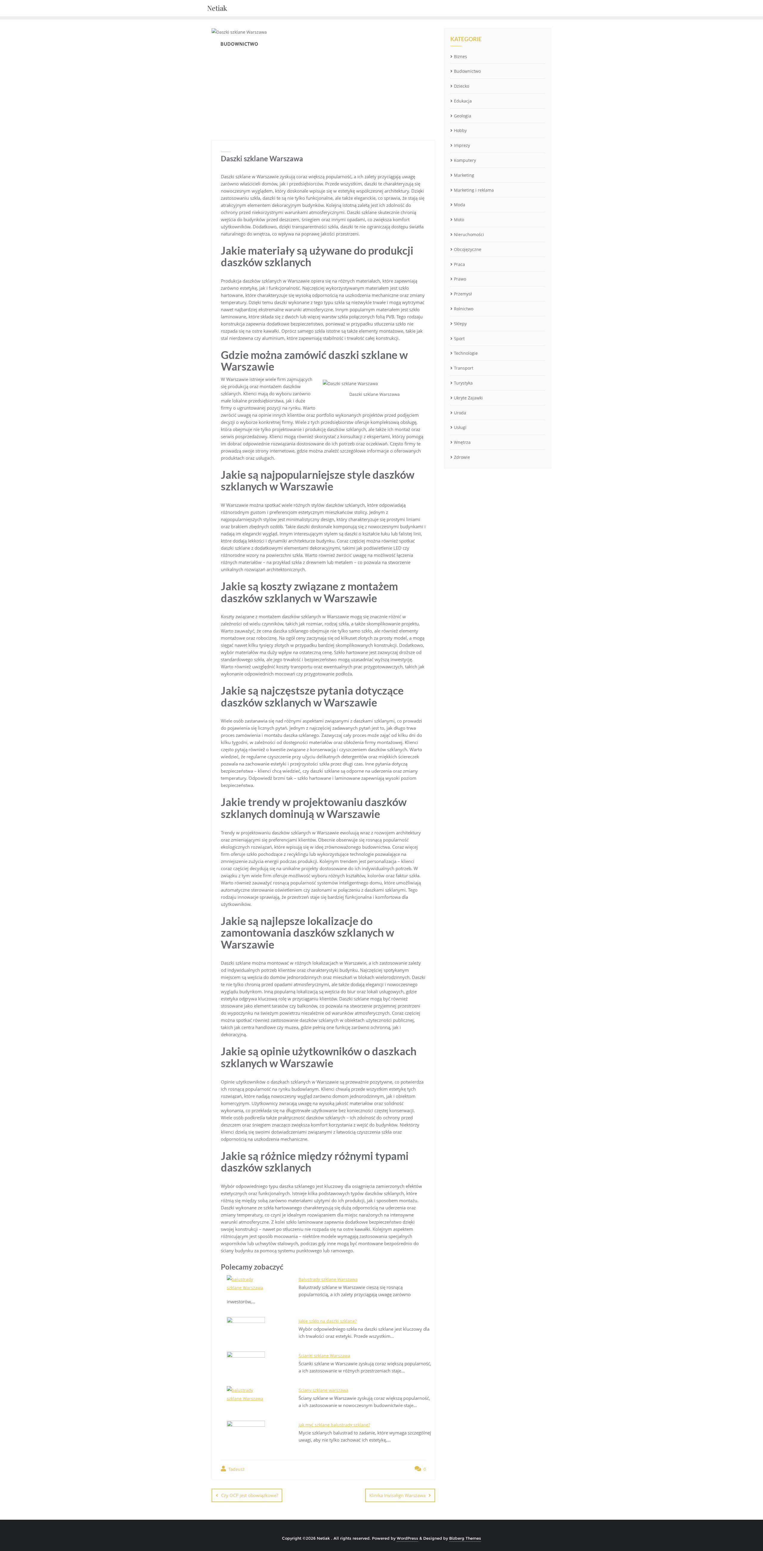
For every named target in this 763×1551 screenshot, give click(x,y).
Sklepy (460, 323)
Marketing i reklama (474, 190)
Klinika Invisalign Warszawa (397, 1495)
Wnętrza (462, 442)
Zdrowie (462, 457)
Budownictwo (467, 71)
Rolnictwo (463, 309)
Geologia (462, 116)
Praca (459, 264)
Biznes (460, 56)
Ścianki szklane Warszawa (324, 1355)
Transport (463, 368)
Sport (459, 338)
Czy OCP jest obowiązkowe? (249, 1495)
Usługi (460, 427)
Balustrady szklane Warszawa (328, 1279)
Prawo (460, 279)
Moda (459, 204)
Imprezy (462, 145)
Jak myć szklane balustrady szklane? (334, 1425)
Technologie (466, 353)
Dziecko (461, 86)
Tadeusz (236, 1469)
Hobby (460, 130)
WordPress (407, 1538)
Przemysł (463, 294)
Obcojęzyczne (467, 249)
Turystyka (463, 383)
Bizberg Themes (465, 1538)
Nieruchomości (469, 234)
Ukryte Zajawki (468, 398)
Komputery (465, 160)
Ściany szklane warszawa (323, 1390)
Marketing (464, 175)
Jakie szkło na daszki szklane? (328, 1321)
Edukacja (463, 101)
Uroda (460, 413)
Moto (459, 219)
